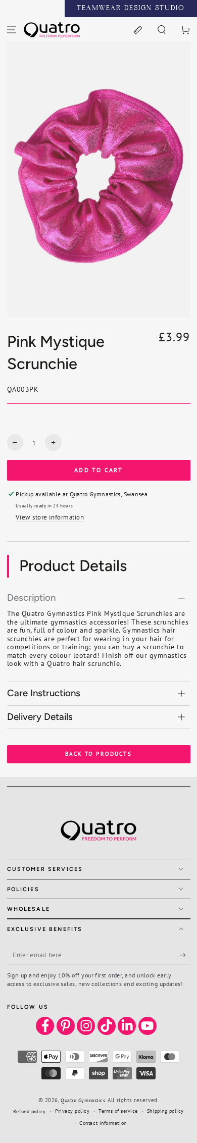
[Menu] (12, 29)
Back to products (98, 753)
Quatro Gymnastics (83, 1100)
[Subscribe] (185, 955)
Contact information (102, 1123)
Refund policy (29, 1111)
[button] (161, 29)
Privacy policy (72, 1111)
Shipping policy (165, 1111)
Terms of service (118, 1111)
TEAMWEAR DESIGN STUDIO (131, 8)
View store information (50, 517)
